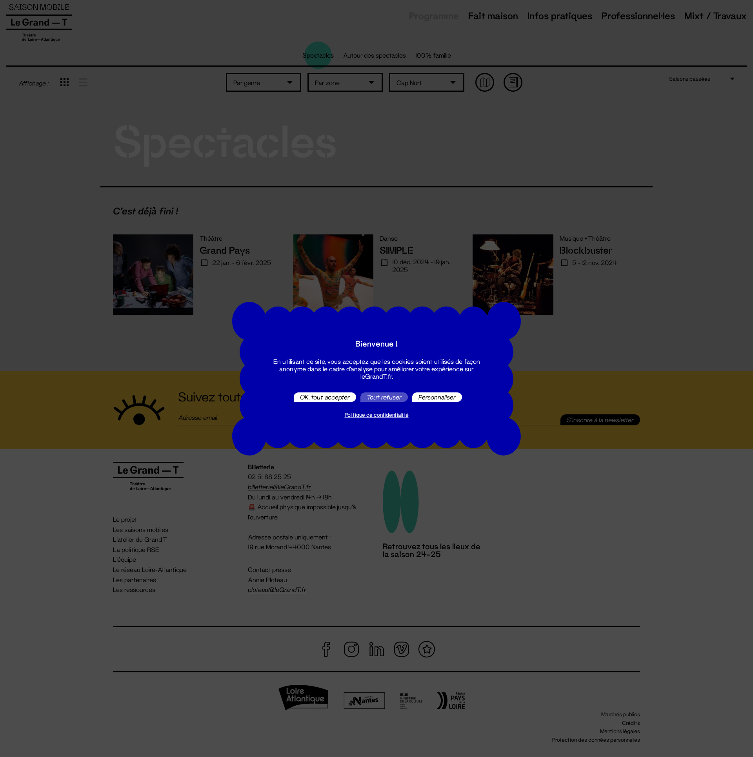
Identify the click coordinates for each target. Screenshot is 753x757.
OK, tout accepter (325, 397)
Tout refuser (384, 397)
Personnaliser (437, 397)
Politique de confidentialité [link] (377, 415)
